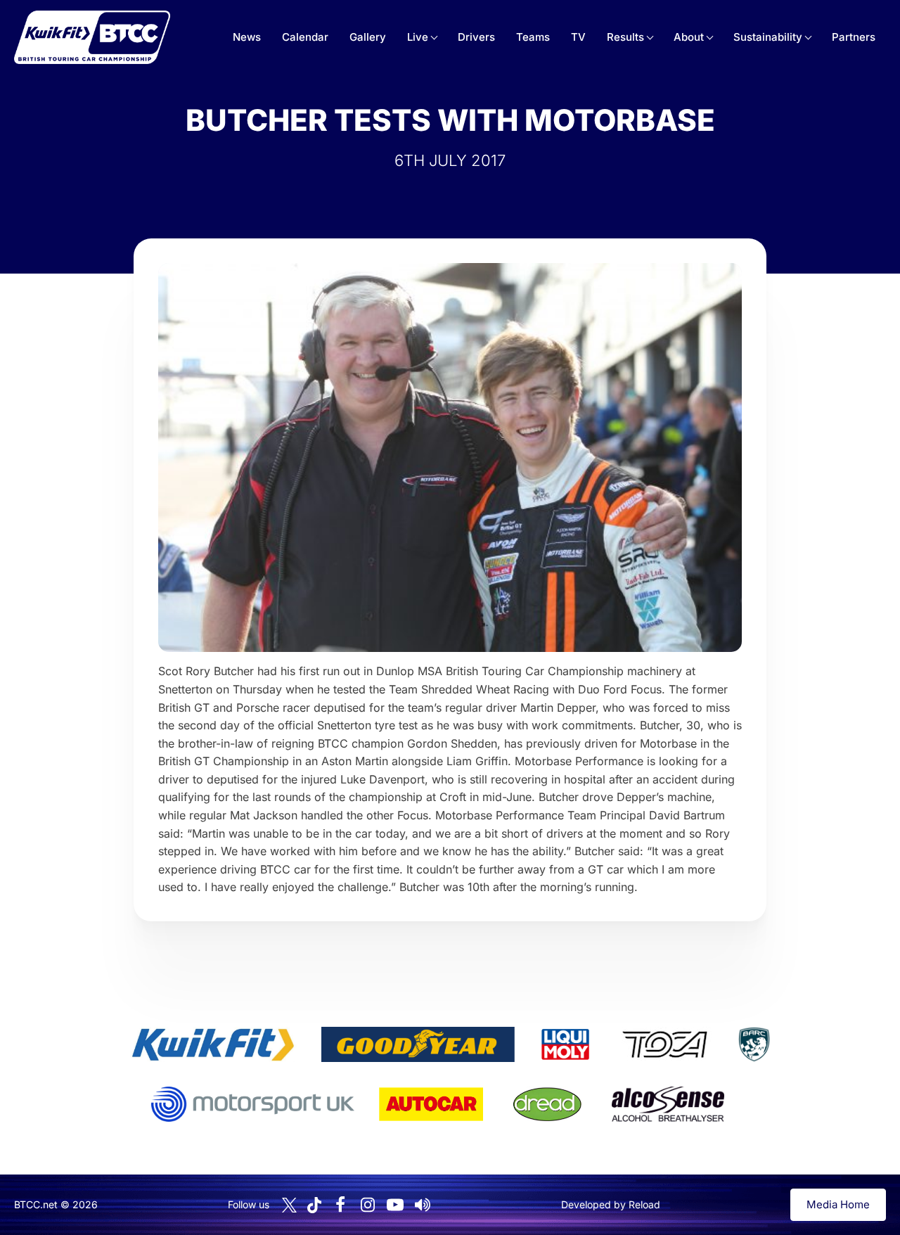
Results (625, 37)
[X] (289, 1205)
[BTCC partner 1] (213, 1044)
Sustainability (767, 37)
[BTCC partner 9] (668, 1104)
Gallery (367, 37)
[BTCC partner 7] (431, 1104)
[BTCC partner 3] (565, 1044)
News (247, 37)
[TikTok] (314, 1205)
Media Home (838, 1204)
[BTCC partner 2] (418, 1044)
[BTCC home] (92, 37)
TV (578, 37)
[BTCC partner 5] (753, 1044)
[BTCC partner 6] (252, 1104)
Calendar (305, 37)
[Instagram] (367, 1204)
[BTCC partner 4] (665, 1044)
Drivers (476, 37)
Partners (853, 37)
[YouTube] (395, 1204)
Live (417, 37)
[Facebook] (340, 1204)
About (689, 37)
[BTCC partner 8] (547, 1104)
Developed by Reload (610, 1204)
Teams (533, 37)
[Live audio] (422, 1204)
